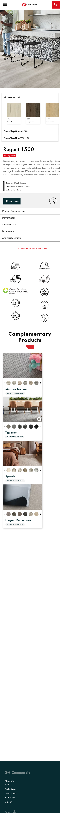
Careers (8, 801)
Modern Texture (16, 389)
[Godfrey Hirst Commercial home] (30, 5)
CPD (7, 785)
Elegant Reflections (18, 520)
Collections (10, 789)
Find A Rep (10, 797)
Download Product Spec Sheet (32, 248)
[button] (30, 97)
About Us (9, 780)
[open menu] (5, 5)
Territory (11, 433)
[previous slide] (4, 43)
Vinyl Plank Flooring (18, 183)
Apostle (10, 476)
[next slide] (56, 43)
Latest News (10, 793)
